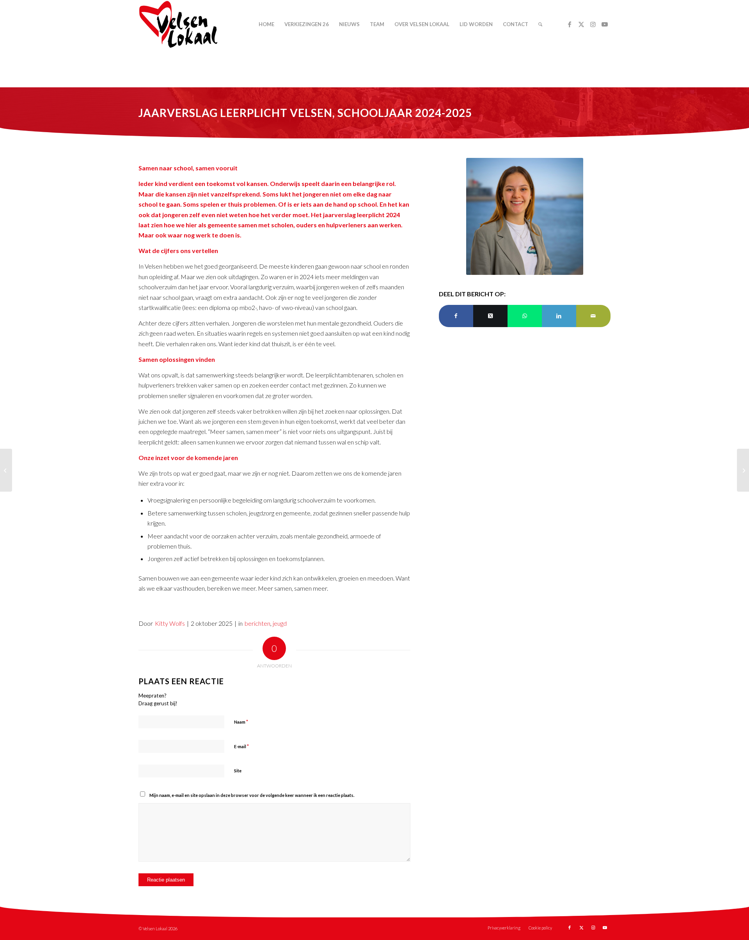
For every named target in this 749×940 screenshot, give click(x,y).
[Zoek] (540, 24)
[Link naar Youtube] (605, 24)
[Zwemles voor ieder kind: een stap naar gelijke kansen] (743, 470)
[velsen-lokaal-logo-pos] (178, 24)
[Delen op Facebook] (456, 316)
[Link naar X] (581, 24)
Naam (241, 722)
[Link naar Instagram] (593, 24)
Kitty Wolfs (170, 623)
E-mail (241, 746)
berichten (257, 623)
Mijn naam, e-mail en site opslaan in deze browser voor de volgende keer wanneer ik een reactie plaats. (251, 795)
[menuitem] (266, 24)
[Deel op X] (490, 316)
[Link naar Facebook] (569, 24)
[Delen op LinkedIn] (559, 316)
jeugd (280, 623)
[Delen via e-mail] (593, 316)
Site (237, 770)
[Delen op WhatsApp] (525, 316)
